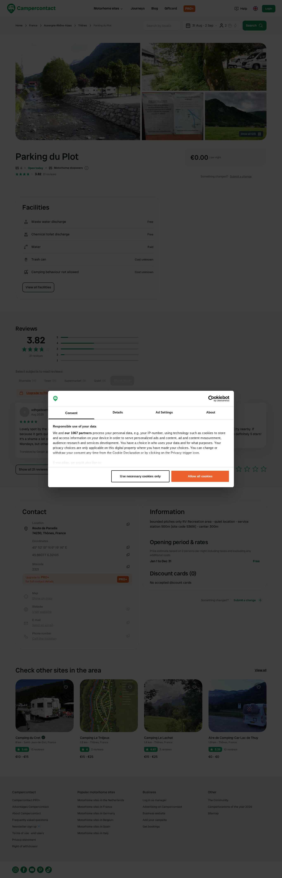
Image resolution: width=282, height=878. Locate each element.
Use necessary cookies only (140, 476)
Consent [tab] (71, 413)
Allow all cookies (200, 476)
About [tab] (210, 412)
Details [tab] (118, 412)
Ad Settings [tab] (164, 412)
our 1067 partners (78, 433)
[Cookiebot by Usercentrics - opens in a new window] (211, 399)
